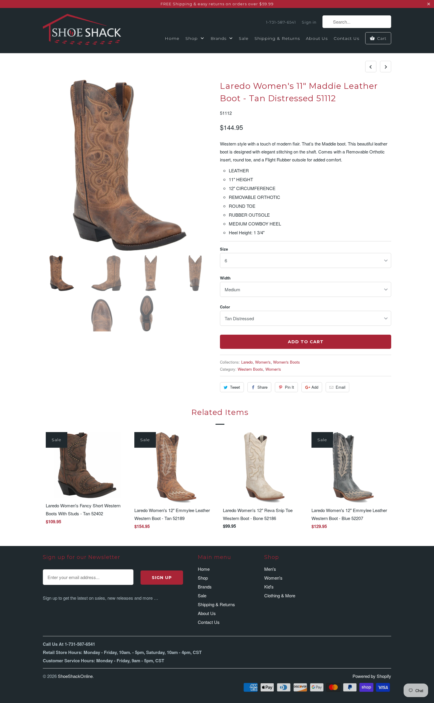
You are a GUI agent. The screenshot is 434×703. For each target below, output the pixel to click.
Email (340, 387)
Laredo (247, 362)
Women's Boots (286, 362)
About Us (317, 38)
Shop (192, 38)
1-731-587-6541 (281, 22)
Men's (270, 569)
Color (225, 307)
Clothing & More (279, 595)
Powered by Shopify (372, 676)
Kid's (269, 586)
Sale (244, 38)
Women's (263, 362)
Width (225, 278)
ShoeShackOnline (75, 676)
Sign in (309, 22)
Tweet (235, 387)
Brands (219, 38)
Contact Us (346, 38)
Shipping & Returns (277, 38)
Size (224, 249)
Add (314, 387)
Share (262, 387)
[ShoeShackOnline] (82, 30)
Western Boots (250, 369)
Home (172, 38)
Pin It (289, 387)
